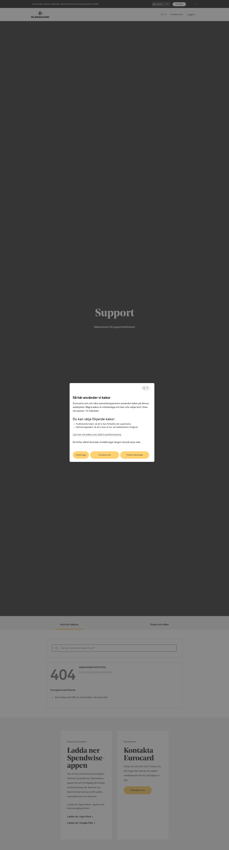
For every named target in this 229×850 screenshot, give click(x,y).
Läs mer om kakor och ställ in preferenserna (97, 434)
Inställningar (81, 455)
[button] (145, 388)
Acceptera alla (105, 455)
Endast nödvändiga (135, 455)
